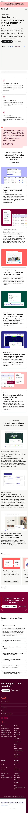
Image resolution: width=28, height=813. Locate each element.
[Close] (24, 800)
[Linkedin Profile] (2, 718)
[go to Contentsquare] (4, 1)
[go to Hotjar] (14, 1)
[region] (13, 805)
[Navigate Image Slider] (5, 587)
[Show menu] (26, 9)
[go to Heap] (9, 1)
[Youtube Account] (5, 718)
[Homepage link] (3, 698)
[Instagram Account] (7, 718)
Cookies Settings (13, 808)
